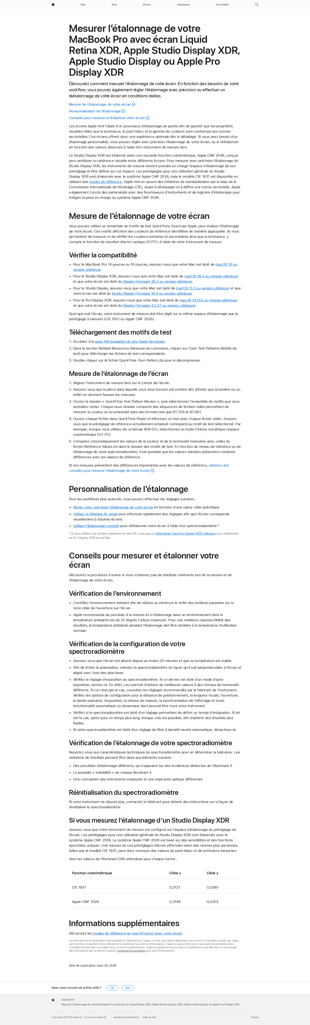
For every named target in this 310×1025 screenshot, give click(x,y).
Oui (113, 987)
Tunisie (254, 1017)
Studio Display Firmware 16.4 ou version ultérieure (152, 293)
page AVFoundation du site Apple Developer (130, 341)
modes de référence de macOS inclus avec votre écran (137, 933)
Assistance (68, 999)
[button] (256, 4)
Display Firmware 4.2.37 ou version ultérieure (159, 305)
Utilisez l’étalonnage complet (96, 526)
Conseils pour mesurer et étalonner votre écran (107, 118)
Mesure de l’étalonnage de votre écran (100, 104)
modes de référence (105, 182)
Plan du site (149, 1017)
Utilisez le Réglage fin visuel (95, 514)
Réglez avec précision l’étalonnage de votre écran (113, 507)
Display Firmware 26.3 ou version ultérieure (157, 281)
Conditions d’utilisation (126, 1017)
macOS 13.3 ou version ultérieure (202, 288)
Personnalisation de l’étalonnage (95, 111)
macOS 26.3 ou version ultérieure (211, 276)
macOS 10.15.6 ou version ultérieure (208, 300)
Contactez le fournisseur (131, 950)
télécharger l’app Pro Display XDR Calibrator (186, 533)
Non (127, 987)
